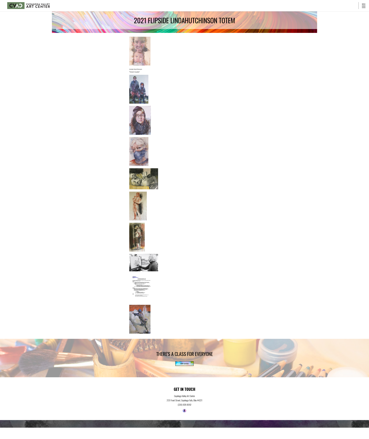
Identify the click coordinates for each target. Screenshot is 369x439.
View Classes (184, 363)
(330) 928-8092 (184, 404)
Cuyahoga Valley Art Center (28, 5)
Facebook (184, 410)
